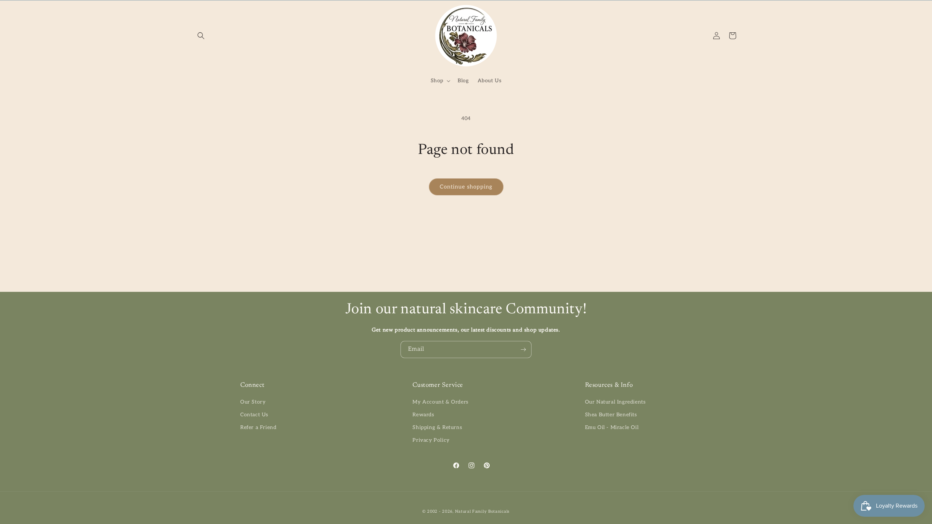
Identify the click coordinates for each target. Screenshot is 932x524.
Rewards (423, 415)
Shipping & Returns (437, 427)
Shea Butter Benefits (611, 415)
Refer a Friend (258, 427)
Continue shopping (466, 186)
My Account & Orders (440, 402)
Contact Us (254, 415)
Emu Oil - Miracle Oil (612, 427)
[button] (201, 36)
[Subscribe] (523, 349)
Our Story (252, 402)
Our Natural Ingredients (615, 402)
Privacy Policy (430, 440)
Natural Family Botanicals (482, 511)
